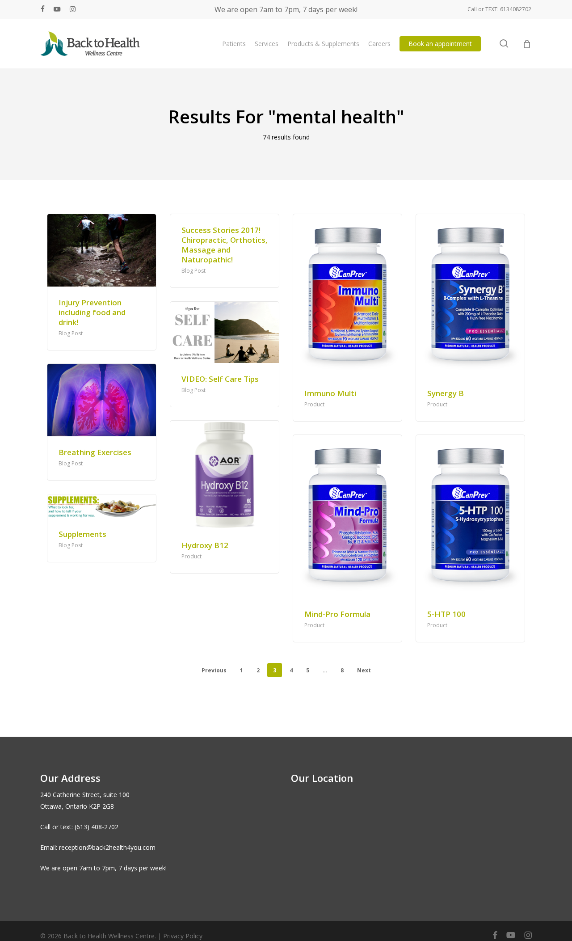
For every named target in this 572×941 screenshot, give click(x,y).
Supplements (82, 534)
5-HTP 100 (446, 614)
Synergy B (445, 393)
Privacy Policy (182, 936)
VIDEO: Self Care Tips (220, 379)
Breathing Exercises (95, 452)
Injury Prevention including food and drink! (92, 312)
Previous (214, 670)
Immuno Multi (330, 393)
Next (364, 670)
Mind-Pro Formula (337, 614)
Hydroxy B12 (204, 545)
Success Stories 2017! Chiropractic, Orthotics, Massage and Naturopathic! (224, 245)
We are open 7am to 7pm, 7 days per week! (286, 9)
